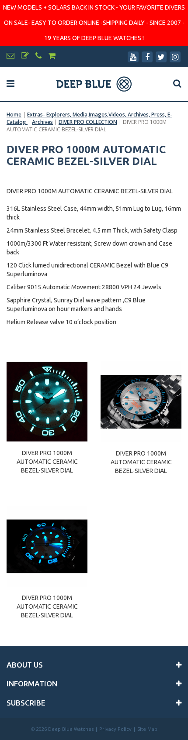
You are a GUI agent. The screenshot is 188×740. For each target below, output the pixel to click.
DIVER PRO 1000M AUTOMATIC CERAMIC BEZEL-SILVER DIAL (47, 457)
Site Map (147, 729)
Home (14, 114)
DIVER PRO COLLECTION (88, 122)
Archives (42, 122)
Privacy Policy (115, 729)
